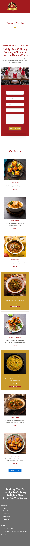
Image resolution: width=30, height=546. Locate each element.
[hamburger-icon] (26, 7)
